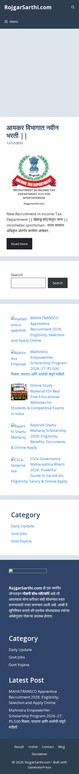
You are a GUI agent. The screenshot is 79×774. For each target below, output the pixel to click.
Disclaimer (39, 754)
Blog (61, 746)
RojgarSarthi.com (28, 7)
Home (33, 746)
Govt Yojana (21, 541)
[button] (73, 7)
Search (17, 274)
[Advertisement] (39, 70)
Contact (48, 746)
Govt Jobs (19, 533)
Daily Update (22, 526)
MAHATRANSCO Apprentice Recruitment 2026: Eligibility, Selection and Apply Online (34, 697)
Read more (19, 244)
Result (19, 746)
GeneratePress (39, 767)
